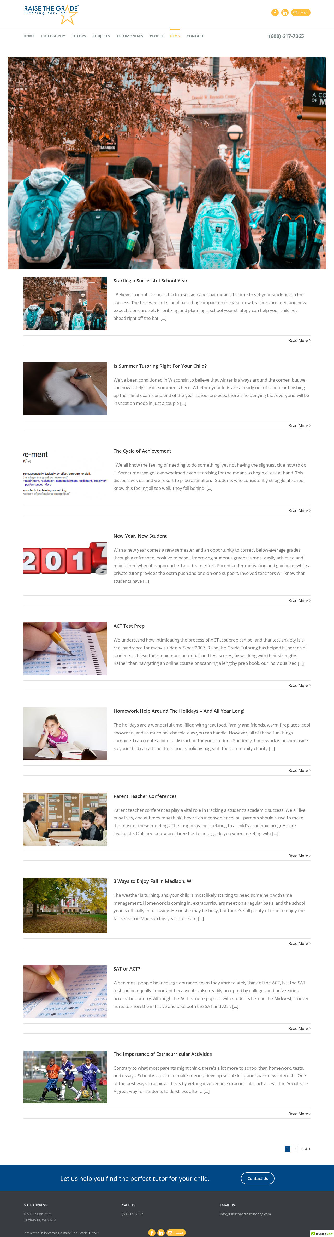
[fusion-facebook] (275, 12)
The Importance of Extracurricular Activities (163, 1054)
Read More (298, 340)
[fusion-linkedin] (285, 12)
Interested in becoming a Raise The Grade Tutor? (61, 1232)
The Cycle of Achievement (142, 451)
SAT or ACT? (127, 969)
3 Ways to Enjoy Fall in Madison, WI (153, 881)
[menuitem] (29, 35)
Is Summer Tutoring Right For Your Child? (160, 366)
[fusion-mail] (301, 12)
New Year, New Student (140, 536)
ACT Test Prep (129, 626)
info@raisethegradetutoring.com (245, 1214)
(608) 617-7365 (133, 1214)
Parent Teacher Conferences (145, 796)
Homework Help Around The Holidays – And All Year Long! (179, 711)
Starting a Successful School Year (151, 280)
